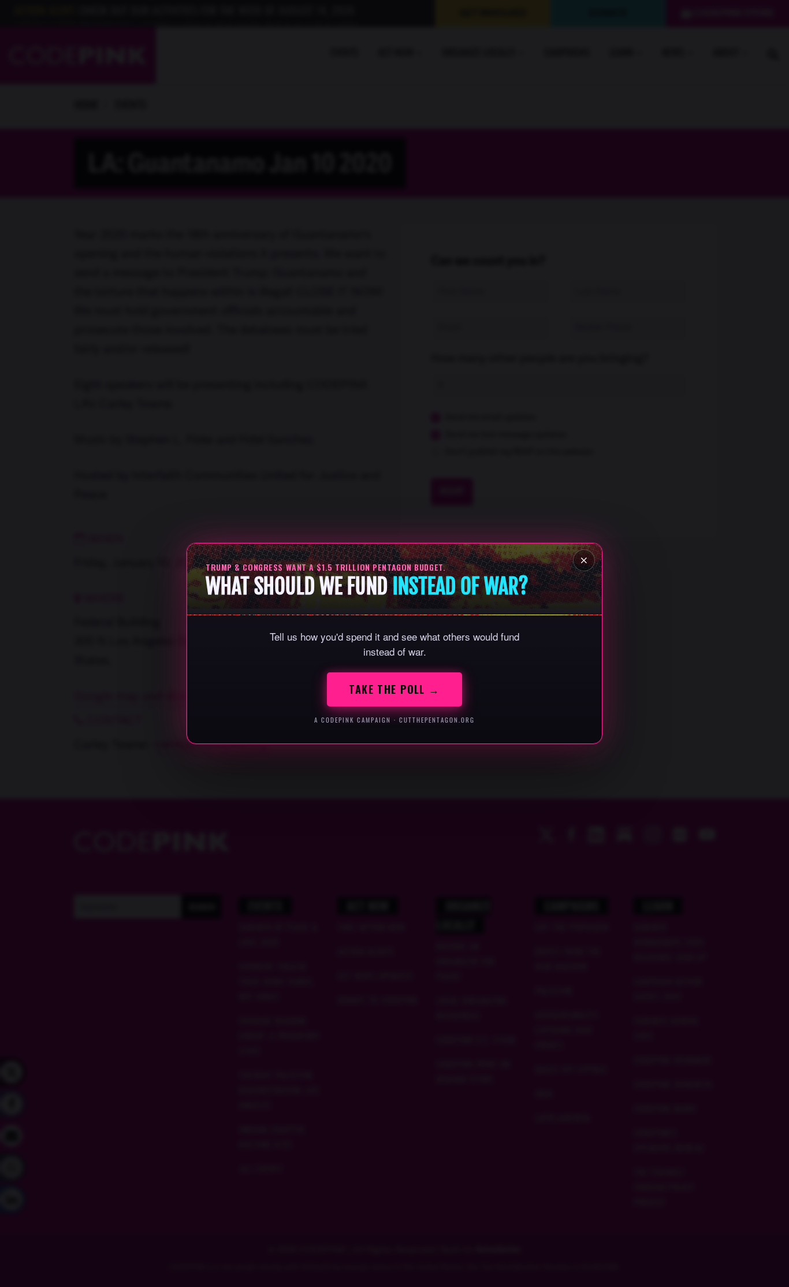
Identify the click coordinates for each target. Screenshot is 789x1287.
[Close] (584, 560)
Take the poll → (394, 689)
